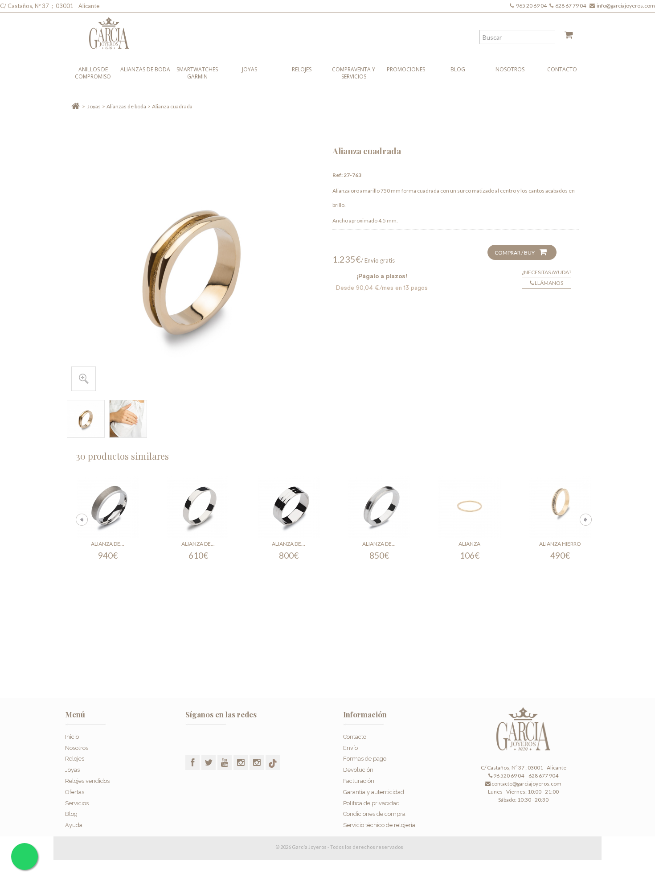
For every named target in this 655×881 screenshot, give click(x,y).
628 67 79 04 (571, 5)
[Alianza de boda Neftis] (379, 507)
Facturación (358, 781)
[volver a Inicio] (75, 106)
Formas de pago (364, 758)
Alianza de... (107, 543)
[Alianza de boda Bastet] (198, 507)
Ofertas (74, 792)
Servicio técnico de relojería (379, 825)
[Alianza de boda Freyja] (289, 507)
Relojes (301, 69)
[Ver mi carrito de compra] (565, 36)
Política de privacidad (371, 803)
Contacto (562, 69)
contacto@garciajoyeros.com (526, 783)
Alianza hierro (560, 543)
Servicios (77, 803)
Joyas (249, 69)
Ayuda (73, 825)
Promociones (406, 69)
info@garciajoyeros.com (626, 5)
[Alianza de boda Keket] (108, 507)
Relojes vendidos (87, 781)
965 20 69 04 (532, 5)
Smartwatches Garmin (197, 73)
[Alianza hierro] (560, 507)
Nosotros (509, 69)
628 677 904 (543, 775)
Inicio (72, 736)
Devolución (358, 769)
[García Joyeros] (309, 30)
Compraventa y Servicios (353, 73)
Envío (350, 748)
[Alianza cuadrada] (86, 419)
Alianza (469, 543)
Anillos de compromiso (93, 73)
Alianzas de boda (145, 69)
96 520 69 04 (508, 775)
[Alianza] (469, 507)
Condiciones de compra (374, 814)
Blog (457, 69)
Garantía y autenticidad (373, 792)
